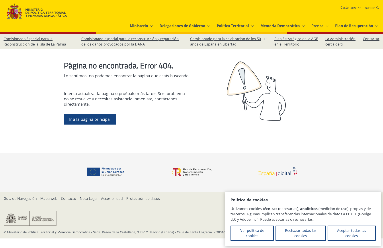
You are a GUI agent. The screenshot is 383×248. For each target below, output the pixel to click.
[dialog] (303, 219)
